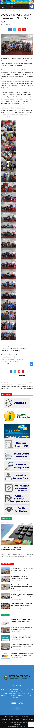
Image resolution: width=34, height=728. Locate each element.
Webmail (17, 716)
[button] (31, 6)
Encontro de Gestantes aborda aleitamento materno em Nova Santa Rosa (21, 586)
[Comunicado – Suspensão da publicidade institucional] (17, 533)
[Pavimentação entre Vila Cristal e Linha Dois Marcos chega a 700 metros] (5, 570)
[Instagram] (19, 708)
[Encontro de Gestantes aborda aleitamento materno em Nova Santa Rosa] (5, 587)
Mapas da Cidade (9, 716)
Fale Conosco (24, 716)
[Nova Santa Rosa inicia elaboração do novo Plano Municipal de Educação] (5, 656)
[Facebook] (15, 708)
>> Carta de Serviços (14, 719)
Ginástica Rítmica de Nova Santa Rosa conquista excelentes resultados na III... (22, 646)
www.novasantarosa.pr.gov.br (9, 361)
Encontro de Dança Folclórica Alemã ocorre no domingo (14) (8, 386)
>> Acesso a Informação (27, 719)
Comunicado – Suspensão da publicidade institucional (12, 548)
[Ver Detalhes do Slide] (17, 2)
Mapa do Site (4, 719)
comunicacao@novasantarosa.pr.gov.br (12, 359)
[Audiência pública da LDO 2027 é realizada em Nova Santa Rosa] (5, 579)
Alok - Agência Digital (21, 726)
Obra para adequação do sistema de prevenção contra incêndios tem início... (21, 605)
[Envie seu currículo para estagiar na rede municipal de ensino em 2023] (5, 622)
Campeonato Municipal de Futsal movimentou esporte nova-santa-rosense (25, 386)
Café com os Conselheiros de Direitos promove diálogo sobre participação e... (22, 596)
